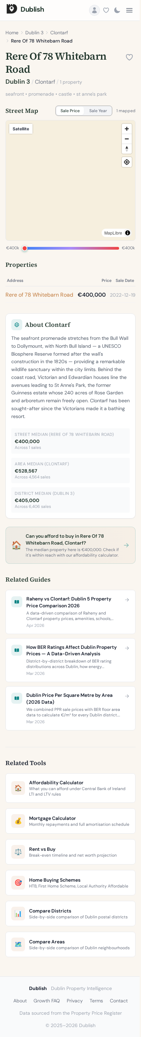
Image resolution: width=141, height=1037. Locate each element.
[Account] (94, 10)
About (20, 1001)
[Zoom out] (127, 139)
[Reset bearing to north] (127, 149)
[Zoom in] (127, 129)
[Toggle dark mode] (117, 10)
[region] (70, 180)
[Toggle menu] (129, 10)
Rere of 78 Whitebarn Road (39, 294)
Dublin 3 (34, 32)
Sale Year (98, 111)
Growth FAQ (47, 1001)
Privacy (75, 1001)
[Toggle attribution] (128, 233)
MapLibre (113, 233)
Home (11, 32)
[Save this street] (129, 57)
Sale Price (70, 111)
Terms (96, 1001)
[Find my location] (127, 162)
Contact (119, 1001)
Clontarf (59, 32)
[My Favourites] (106, 10)
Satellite (21, 128)
